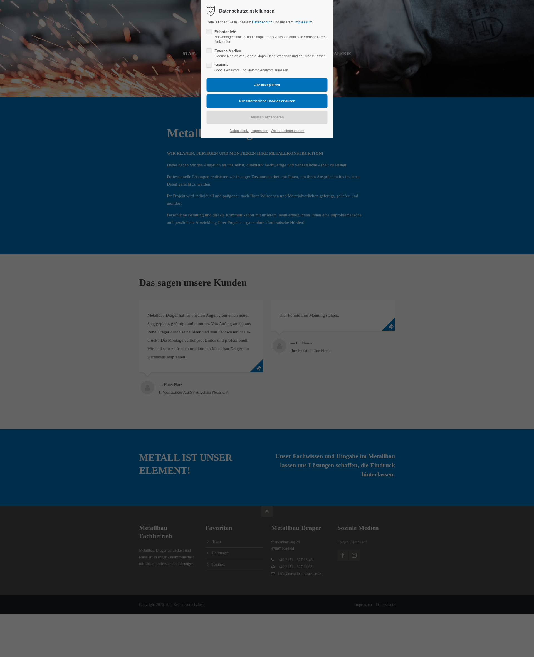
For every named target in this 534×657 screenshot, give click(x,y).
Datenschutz (262, 22)
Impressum (259, 131)
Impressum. (303, 22)
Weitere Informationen (287, 131)
